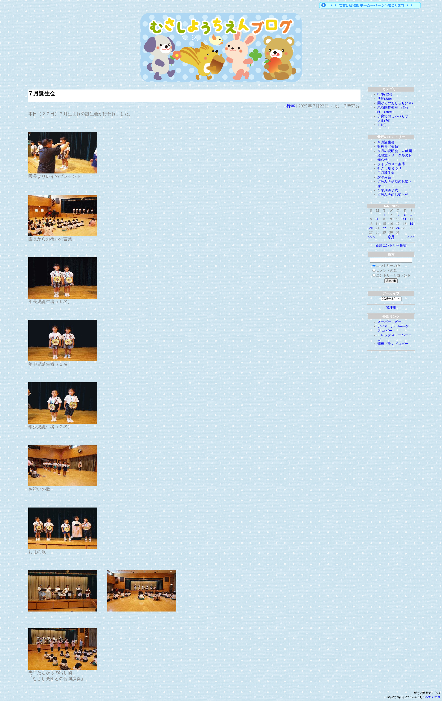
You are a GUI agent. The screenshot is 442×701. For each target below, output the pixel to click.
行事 (290, 106)
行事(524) (384, 94)
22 (384, 228)
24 (398, 228)
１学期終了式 (387, 190)
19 (411, 223)
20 (371, 228)
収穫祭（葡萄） (389, 146)
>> (412, 237)
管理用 (391, 307)
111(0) (382, 125)
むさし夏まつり (389, 168)
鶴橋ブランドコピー (392, 344)
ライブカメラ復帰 (391, 164)
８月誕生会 (386, 142)
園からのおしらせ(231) (395, 103)
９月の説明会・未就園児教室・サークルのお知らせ (394, 155)
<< (370, 237)
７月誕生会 (41, 93)
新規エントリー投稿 (391, 245)
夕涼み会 (384, 177)
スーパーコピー (389, 322)
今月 (391, 237)
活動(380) (384, 99)
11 (404, 219)
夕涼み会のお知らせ (392, 194)
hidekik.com (431, 697)
